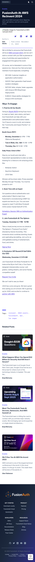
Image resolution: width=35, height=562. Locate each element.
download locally (9, 506)
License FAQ (14, 554)
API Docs (9, 524)
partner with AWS (8, 294)
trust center (9, 533)
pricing (23, 509)
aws (21, 316)
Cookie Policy (22, 556)
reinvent (12, 313)
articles (23, 530)
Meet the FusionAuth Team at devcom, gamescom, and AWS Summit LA (14, 410)
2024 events (23, 313)
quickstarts (9, 512)
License (7, 554)
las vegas (12, 318)
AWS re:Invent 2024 (16, 53)
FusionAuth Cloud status (23, 524)
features (23, 506)
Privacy (22, 554)
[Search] (32, 2)
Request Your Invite (9, 277)
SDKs (9, 521)
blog (23, 527)
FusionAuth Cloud (9, 509)
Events (4, 9)
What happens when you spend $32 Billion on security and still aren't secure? (17, 359)
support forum (23, 521)
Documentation (9, 527)
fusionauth (13, 316)
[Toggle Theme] (29, 2)
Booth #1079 (13, 112)
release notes (9, 530)
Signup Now (6, 247)
